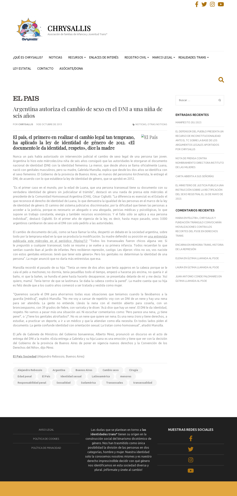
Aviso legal (46, 429)
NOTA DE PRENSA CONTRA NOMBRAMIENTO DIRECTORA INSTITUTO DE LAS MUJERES (200, 163)
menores (125, 376)
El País (46, 376)
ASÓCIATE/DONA (71, 68)
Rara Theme (104, 488)
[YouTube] (221, 5)
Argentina (59, 370)
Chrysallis (25, 124)
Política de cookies (46, 438)
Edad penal (25, 376)
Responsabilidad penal (32, 382)
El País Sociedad (24, 356)
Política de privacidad (46, 447)
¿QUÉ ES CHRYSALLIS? (28, 57)
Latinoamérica (101, 376)
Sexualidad (63, 382)
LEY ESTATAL (22, 68)
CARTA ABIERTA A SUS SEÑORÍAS (195, 176)
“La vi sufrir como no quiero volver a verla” (138, 395)
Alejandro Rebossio (30, 370)
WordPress (137, 488)
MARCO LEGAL (162, 57)
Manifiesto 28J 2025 (188, 122)
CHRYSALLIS (69, 28)
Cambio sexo (111, 370)
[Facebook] (196, 5)
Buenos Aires (84, 370)
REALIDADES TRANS (192, 57)
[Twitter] (204, 5)
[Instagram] (212, 5)
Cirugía (133, 370)
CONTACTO (45, 68)
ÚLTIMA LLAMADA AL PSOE (203, 258)
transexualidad (142, 382)
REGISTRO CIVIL (135, 57)
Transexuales (114, 382)
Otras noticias (157, 124)
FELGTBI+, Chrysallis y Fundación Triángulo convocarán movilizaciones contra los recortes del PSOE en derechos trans (198, 226)
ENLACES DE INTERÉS (103, 57)
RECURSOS (75, 57)
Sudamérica (88, 382)
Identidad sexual (71, 376)
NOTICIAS (55, 57)
